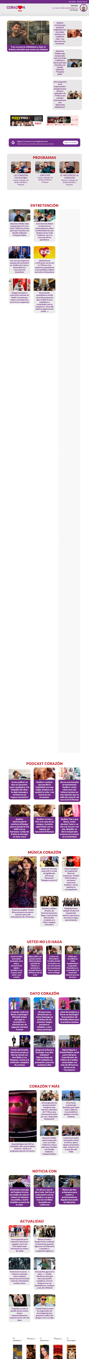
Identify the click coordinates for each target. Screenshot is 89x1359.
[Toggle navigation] (3, 14)
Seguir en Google (70, 142)
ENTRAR (72, 2)
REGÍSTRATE (82, 2)
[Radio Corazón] (16, 8)
